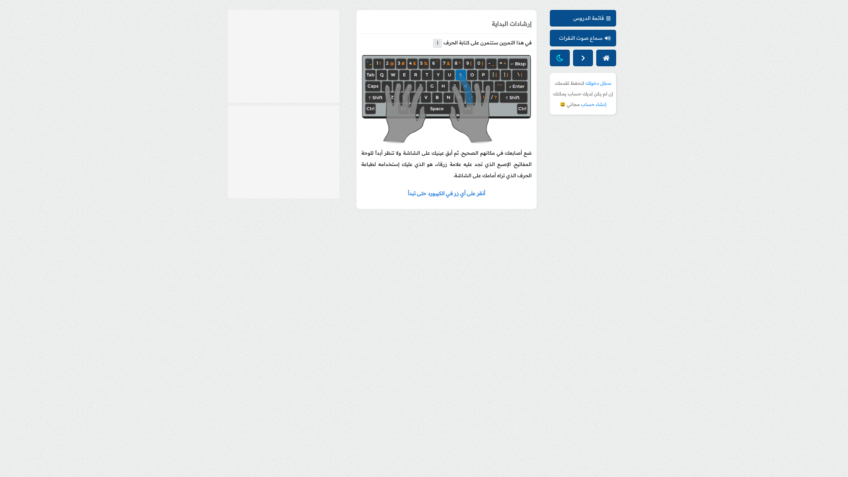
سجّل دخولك (598, 83)
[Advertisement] (283, 56)
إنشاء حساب (594, 104)
